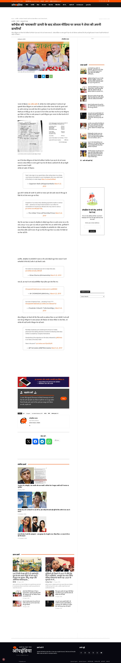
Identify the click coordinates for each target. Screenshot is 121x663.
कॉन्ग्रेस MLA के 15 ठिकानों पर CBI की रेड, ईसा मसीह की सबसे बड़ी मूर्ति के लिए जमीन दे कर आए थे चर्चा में (44, 510)
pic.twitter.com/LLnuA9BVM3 (48, 289)
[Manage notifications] (3, 659)
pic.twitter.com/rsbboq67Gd (48, 303)
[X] (105, 1)
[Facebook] (99, 1)
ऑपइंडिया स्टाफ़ (65, 39)
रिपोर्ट (18, 21)
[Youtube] (109, 1)
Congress (28, 413)
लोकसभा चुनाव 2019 (55, 413)
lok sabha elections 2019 (37, 413)
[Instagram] (101, 1)
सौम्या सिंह (14, 582)
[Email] (47, 76)
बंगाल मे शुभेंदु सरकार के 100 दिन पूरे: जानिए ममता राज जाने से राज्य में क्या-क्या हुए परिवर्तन (31, 603)
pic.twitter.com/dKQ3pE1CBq (33, 208)
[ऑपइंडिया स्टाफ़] (23, 421)
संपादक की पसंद (24, 21)
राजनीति (16, 18)
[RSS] (103, 1)
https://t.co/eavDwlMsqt (48, 179)
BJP (24, 413)
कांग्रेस (45, 413)
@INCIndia (59, 337)
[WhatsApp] (107, 1)
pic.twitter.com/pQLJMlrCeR (33, 271)
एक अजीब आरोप (33, 104)
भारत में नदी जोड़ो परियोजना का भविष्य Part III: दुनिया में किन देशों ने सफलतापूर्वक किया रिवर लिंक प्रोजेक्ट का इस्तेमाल (96, 144)
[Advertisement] (53, 622)
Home (12, 18)
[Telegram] (43, 76)
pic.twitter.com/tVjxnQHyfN (44, 343)
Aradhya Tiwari (48, 582)
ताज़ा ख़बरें (83, 65)
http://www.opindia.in (34, 420)
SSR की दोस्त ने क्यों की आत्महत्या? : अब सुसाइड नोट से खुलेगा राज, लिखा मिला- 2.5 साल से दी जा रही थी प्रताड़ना (44, 535)
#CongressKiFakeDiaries (32, 289)
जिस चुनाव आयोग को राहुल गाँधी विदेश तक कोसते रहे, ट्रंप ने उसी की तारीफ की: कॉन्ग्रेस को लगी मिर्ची (64, 593)
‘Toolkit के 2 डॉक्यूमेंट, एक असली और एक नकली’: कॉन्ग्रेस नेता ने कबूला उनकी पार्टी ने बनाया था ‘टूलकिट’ (43, 486)
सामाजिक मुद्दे (15, 570)
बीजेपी (49, 413)
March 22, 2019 (56, 275)
